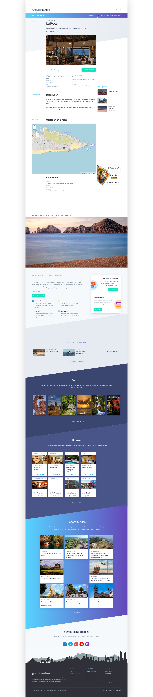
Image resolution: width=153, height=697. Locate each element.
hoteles (98, 10)
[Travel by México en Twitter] (70, 644)
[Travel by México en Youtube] (81, 644)
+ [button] (34, 126)
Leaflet (81, 173)
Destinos (47, 215)
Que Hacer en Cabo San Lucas (37, 20)
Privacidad (111, 690)
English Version (109, 683)
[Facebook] (47, 69)
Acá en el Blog (108, 671)
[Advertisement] (109, 138)
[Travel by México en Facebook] (65, 644)
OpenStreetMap (87, 173)
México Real (108, 673)
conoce (110, 10)
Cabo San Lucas (38, 15)
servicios (103, 15)
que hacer (97, 15)
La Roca (69, 215)
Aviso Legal (118, 690)
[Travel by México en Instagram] (87, 644)
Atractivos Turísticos (92, 671)
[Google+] (54, 69)
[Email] (58, 69)
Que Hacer (63, 215)
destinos (104, 10)
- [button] (34, 128)
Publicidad (105, 690)
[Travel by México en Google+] (76, 644)
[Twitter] (51, 69)
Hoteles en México (75, 673)
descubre (115, 10)
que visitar (110, 15)
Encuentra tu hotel (38, 296)
